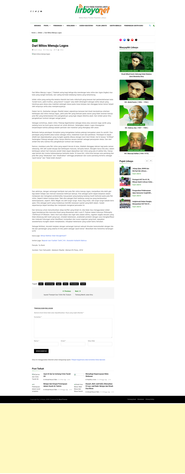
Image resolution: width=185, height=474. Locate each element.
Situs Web (91, 341)
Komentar (38, 317)
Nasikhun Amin (91, 379)
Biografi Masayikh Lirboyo (130, 71)
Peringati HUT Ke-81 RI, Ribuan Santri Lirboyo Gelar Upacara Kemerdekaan (142, 182)
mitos (65, 284)
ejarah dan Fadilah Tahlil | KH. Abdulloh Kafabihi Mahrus (65, 240)
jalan (41, 284)
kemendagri (50, 284)
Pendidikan (57, 26)
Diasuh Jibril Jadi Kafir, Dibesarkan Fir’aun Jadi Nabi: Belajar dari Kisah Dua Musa (99, 386)
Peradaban (74, 284)
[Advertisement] (73, 175)
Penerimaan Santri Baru (133, 26)
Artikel (35, 40)
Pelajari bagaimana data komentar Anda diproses (88, 360)
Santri (83, 284)
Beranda (37, 26)
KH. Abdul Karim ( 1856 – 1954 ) (136, 102)
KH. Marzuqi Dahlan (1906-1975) (136, 153)
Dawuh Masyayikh (86, 26)
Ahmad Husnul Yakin (51, 379)
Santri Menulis (115, 26)
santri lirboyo (38, 50)
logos (59, 284)
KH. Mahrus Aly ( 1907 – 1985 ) (136, 128)
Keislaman (71, 26)
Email (63, 341)
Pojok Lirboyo (101, 26)
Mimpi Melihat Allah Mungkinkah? (53, 236)
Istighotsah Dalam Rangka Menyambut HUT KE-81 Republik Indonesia (142, 204)
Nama (36, 341)
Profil (46, 26)
